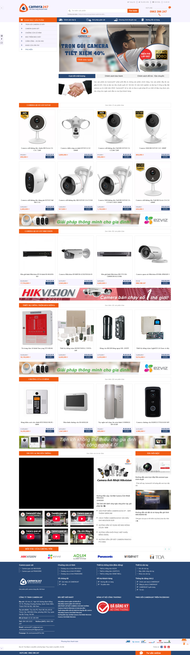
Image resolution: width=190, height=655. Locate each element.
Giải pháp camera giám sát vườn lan (69, 604)
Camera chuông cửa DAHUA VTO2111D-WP (152, 422)
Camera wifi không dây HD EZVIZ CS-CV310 (76, 200)
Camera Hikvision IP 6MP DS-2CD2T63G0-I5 (75, 274)
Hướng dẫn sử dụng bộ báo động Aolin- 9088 (114, 526)
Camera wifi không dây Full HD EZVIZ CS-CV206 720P (114, 149)
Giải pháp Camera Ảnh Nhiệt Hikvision (70, 612)
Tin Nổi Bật (153, 453)
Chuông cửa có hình (38, 379)
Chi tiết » (49, 157)
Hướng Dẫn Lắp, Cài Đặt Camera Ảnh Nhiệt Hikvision (74, 615)
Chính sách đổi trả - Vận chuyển (150, 76)
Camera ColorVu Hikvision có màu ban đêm (71, 608)
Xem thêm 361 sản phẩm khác (114, 231)
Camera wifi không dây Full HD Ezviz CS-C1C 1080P (153, 201)
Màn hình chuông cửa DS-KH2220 (75, 422)
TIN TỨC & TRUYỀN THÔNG (38, 453)
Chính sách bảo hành (114, 76)
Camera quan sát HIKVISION (39, 231)
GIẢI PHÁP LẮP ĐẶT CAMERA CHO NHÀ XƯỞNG (73, 606)
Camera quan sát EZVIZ (39, 105)
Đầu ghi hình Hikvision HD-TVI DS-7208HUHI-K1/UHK (114, 275)
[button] (67, 48)
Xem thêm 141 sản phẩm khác (114, 305)
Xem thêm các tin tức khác (95, 453)
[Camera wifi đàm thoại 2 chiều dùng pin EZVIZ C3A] (114, 48)
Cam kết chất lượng (77, 76)
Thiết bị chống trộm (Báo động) (39, 305)
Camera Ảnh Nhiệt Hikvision (67, 617)
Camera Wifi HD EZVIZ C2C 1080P (152, 148)
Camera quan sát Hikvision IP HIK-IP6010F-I (152, 274)
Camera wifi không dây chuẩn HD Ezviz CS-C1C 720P (37, 149)
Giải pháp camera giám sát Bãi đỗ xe (69, 601)
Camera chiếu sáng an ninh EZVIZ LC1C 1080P (76, 149)
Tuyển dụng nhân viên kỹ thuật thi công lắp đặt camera (75, 610)
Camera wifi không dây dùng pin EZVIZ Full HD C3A (37, 201)
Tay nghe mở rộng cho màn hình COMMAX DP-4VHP (114, 424)
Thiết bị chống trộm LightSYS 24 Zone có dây (152, 348)
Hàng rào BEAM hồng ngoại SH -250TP (114, 348)
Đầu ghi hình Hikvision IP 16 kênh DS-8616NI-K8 (37, 275)
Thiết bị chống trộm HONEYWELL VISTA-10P (76, 349)
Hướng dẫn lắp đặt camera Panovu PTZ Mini (115, 541)
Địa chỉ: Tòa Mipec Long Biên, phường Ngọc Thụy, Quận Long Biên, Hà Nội (41, 647)
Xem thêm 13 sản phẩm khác (114, 105)
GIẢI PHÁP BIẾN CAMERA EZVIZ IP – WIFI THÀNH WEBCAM (115, 512)
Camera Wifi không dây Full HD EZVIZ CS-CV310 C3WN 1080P (114, 201)
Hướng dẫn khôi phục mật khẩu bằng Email (113, 534)
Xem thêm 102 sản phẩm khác (114, 379)
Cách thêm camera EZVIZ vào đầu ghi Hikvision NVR (114, 519)
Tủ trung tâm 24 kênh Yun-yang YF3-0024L (37, 348)
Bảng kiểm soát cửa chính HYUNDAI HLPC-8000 (37, 424)
